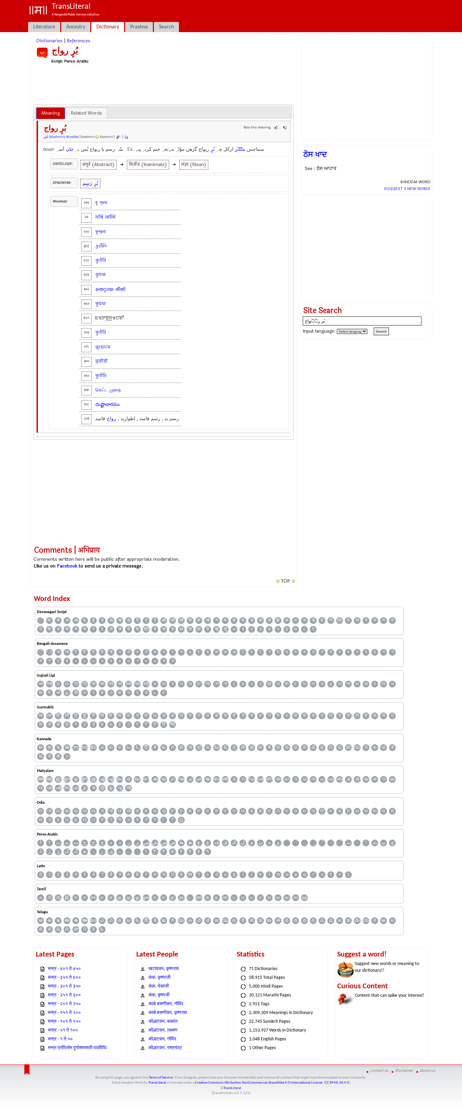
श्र (146, 629)
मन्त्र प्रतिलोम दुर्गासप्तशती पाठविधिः (78, 1047)
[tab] (50, 113)
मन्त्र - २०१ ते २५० (64, 1004)
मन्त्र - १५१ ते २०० (64, 1012)
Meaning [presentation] (50, 113)
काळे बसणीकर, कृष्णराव (167, 1012)
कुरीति (100, 260)
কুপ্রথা (100, 231)
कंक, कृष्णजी (158, 995)
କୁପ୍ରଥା (102, 346)
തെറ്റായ (104, 289)
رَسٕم (87, 183)
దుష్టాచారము (107, 404)
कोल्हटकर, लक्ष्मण (163, 1030)
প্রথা (103, 202)
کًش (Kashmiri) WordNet (61, 137)
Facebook (67, 566)
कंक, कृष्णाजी (159, 977)
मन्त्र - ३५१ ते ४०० (64, 977)
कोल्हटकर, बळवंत (163, 1021)
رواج (111, 418)
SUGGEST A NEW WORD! (407, 189)
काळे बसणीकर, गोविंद (165, 1004)
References (78, 40)
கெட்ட (101, 389)
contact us (379, 1070)
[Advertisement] (164, 84)
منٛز (240, 149)
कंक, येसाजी (158, 986)
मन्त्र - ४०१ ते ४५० (64, 968)
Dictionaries (49, 40)
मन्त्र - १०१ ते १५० (64, 1021)
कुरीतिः (101, 375)
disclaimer (404, 1070)
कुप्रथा (100, 274)
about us (427, 1070)
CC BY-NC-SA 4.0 (337, 1083)
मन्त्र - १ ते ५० (60, 1039)
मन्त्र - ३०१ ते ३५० (64, 986)
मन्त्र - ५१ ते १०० (63, 1030)
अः (49, 620)
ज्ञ (260, 620)
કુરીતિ (101, 245)
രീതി (120, 289)
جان (70, 149)
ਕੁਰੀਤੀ (101, 361)
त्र (339, 620)
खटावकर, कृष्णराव (163, 968)
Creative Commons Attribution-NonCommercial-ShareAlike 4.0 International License (258, 1083)
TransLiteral (157, 1083)
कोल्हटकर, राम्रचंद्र (165, 1047)
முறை (115, 389)
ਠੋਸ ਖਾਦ (315, 154)
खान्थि (110, 217)
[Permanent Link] (118, 137)
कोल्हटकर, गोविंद (162, 1039)
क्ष (199, 620)
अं (58, 620)
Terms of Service (161, 1078)
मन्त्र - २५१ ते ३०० (64, 995)
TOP (286, 581)
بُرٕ (213, 149)
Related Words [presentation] (86, 113)
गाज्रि (99, 217)
